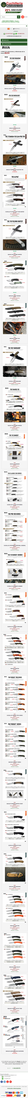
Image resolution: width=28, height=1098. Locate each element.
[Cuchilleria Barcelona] (14, 4)
